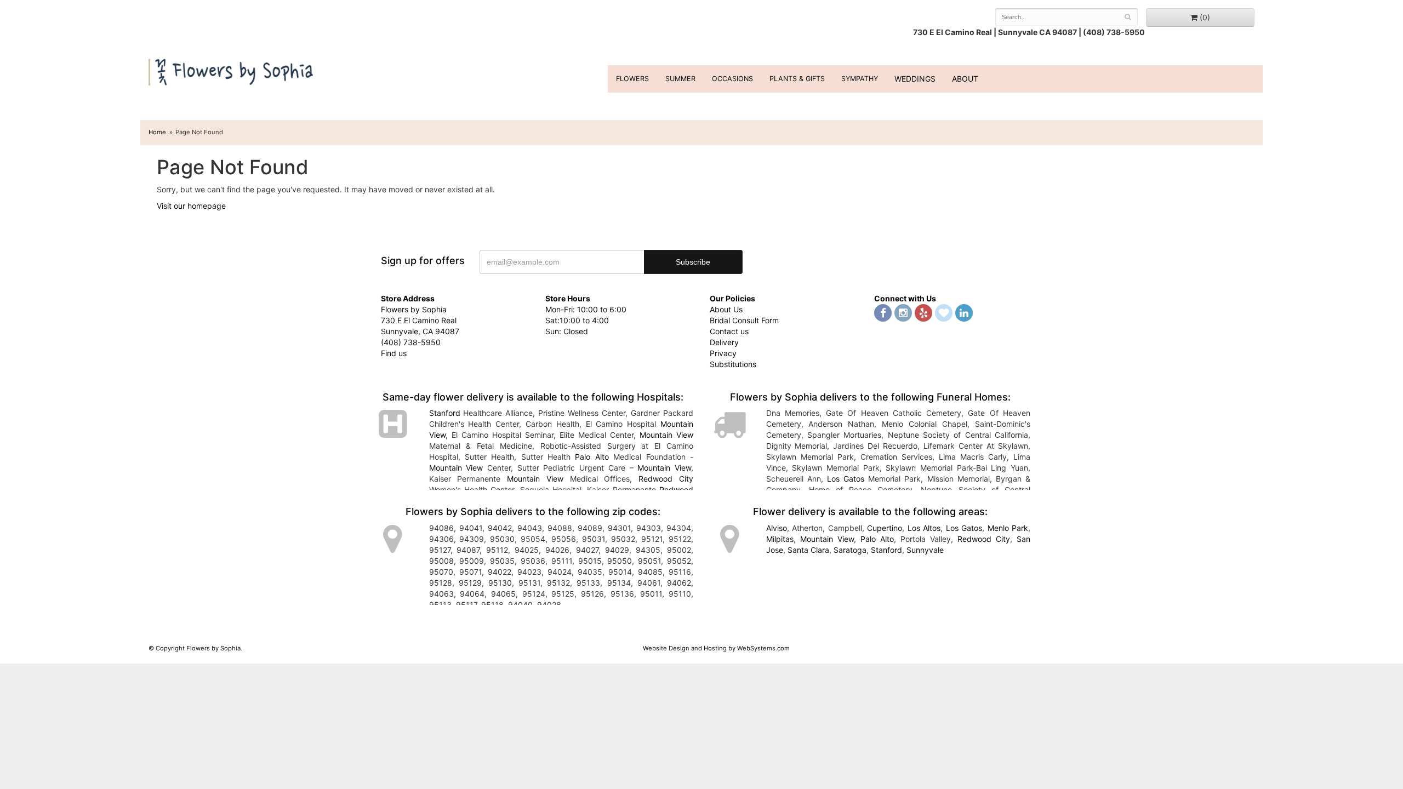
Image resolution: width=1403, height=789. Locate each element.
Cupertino (884, 528)
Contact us (729, 331)
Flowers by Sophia (232, 69)
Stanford (444, 413)
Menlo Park (1008, 528)
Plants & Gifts (797, 79)
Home (157, 132)
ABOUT (965, 78)
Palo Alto (591, 456)
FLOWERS (632, 79)
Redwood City (665, 478)
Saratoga (850, 549)
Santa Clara (808, 549)
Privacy (723, 353)
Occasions (732, 79)
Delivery (724, 342)
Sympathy (859, 79)
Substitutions (733, 364)
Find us (394, 353)
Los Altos (924, 528)
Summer (680, 79)
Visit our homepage (191, 205)
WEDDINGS (915, 78)
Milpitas (780, 539)
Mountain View (666, 434)
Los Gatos (845, 478)
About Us (726, 309)
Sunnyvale (925, 549)
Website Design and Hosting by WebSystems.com (716, 648)
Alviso (776, 528)
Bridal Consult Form (744, 320)
